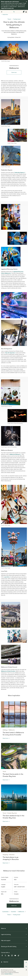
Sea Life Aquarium (10, 352)
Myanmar (6, 962)
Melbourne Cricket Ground (8, 671)
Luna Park (6, 577)
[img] (26, 1)
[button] (26, 969)
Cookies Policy (8, 973)
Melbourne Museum (15, 454)
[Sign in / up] (26, 12)
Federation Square (19, 172)
